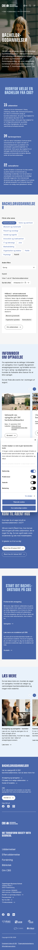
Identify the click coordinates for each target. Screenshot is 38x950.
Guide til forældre (8, 783)
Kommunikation (9, 223)
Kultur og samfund (25, 223)
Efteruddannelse (11, 854)
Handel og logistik (10, 235)
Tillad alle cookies (19, 502)
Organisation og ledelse (12, 251)
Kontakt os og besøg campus (11, 895)
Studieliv (7, 650)
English (25, 6)
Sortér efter (6, 283)
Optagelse (7, 624)
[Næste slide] (34, 389)
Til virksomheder (7, 902)
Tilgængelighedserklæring (26, 943)
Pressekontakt (6, 897)
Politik (27, 251)
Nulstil (16, 254)
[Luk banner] (35, 439)
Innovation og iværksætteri (13, 239)
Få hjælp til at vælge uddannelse (14, 780)
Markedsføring (8, 247)
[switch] (33, 476)
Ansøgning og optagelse (11, 778)
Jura (20, 243)
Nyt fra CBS (6, 900)
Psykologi (7, 255)
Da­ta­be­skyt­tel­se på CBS (9, 943)
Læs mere (5, 744)
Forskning (7, 860)
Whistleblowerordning (8, 946)
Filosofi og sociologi (10, 231)
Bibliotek (6, 865)
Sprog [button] (5, 267)
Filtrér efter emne (8, 218)
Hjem (4, 11)
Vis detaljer (28, 496)
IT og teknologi (9, 243)
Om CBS (6, 870)
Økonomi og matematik (12, 227)
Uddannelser (12, 11)
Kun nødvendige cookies (19, 508)
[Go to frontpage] (10, 5)
